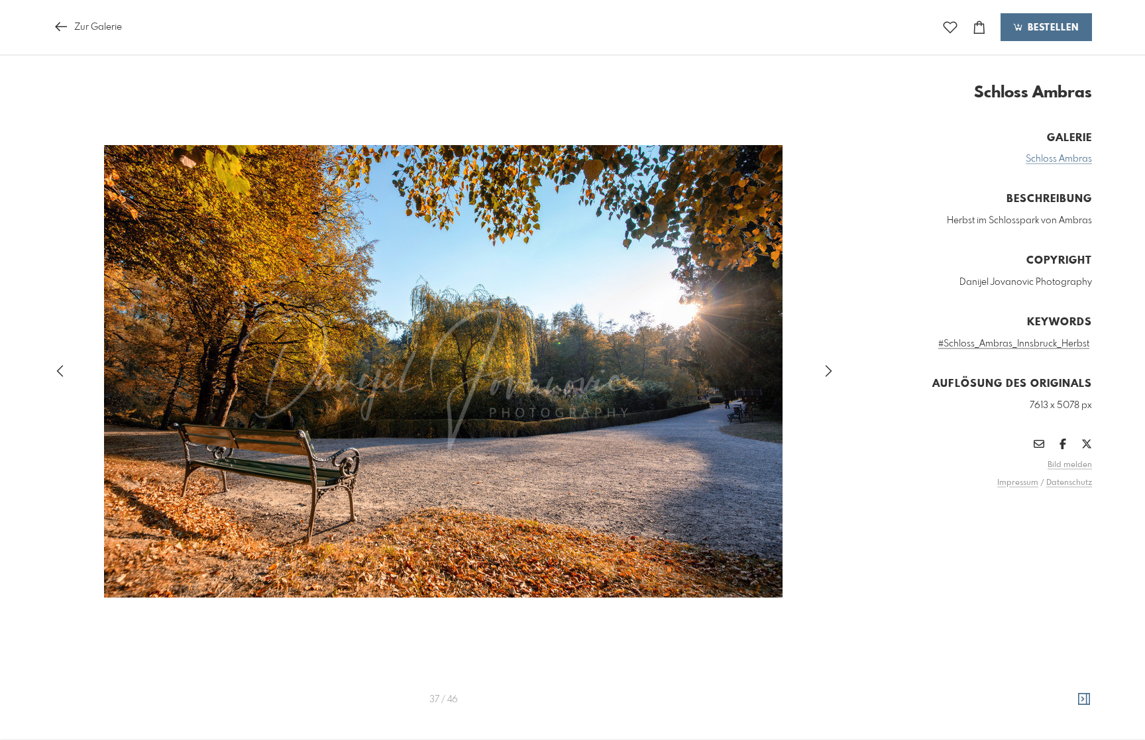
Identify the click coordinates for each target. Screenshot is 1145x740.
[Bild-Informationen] (1084, 699)
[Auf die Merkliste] (950, 27)
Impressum (1017, 483)
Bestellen (1051, 27)
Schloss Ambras (1059, 159)
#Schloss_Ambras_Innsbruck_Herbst (1013, 343)
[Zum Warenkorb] (979, 27)
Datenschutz (1069, 483)
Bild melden (1070, 465)
